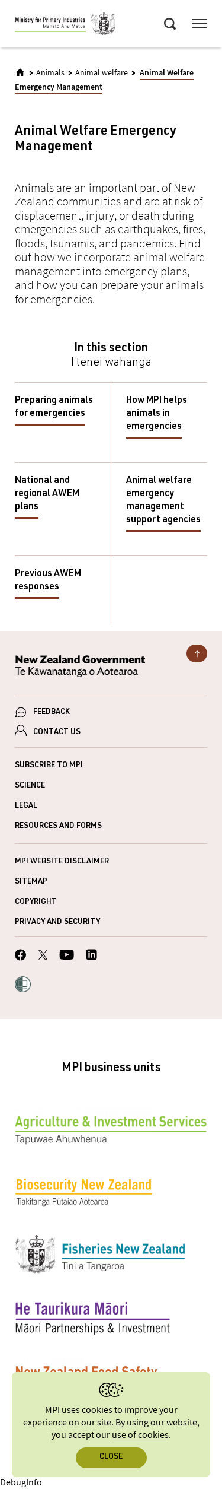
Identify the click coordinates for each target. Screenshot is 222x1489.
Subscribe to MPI (49, 766)
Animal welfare (101, 73)
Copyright (36, 902)
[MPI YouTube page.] (66, 956)
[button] (23, 985)
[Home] (20, 72)
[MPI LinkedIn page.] (91, 956)
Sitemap (31, 882)
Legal (26, 806)
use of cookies (140, 1435)
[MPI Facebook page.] (21, 956)
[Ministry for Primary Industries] (65, 25)
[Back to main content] (196, 653)
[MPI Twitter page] (42, 956)
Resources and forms (58, 826)
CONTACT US (57, 732)
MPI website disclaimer (62, 862)
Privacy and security (57, 922)
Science (30, 786)
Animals (50, 73)
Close (111, 1457)
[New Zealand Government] (111, 668)
